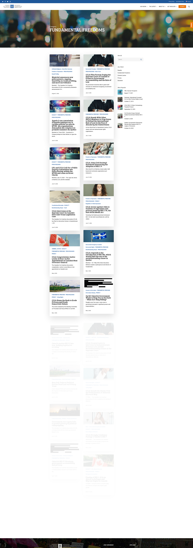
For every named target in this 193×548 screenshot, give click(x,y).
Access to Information (91, 290)
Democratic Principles (91, 69)
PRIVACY (97, 201)
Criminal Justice (122, 75)
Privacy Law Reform (72, 413)
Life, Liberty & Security (96, 463)
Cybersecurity (66, 332)
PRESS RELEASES (68, 71)
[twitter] (2, 1)
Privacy (120, 78)
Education (120, 80)
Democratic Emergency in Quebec (94, 244)
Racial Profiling (55, 74)
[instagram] (10, 1)
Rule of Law (98, 71)
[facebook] (5, 1)
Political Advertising (56, 374)
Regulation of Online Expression (93, 203)
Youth (65, 207)
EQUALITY (54, 115)
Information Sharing (90, 292)
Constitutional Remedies (58, 205)
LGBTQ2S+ (94, 332)
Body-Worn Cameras (67, 69)
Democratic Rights (90, 247)
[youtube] (7, 1)
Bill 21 (87, 421)
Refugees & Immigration (91, 468)
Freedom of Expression (57, 71)
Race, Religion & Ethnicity (92, 426)
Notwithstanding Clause (57, 207)
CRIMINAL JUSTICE (56, 248)
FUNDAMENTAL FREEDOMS (103, 69)
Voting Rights (60, 297)
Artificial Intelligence (56, 69)
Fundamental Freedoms (124, 73)
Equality (120, 70)
